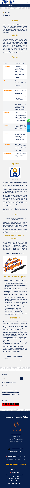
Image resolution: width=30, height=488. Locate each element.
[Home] (3, 5)
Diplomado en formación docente (11, 394)
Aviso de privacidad (16, 434)
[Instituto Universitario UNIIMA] (8, 2)
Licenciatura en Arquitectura (10, 390)
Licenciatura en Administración (10, 392)
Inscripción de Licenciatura (9, 388)
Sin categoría (9, 5)
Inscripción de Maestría (8, 386)
